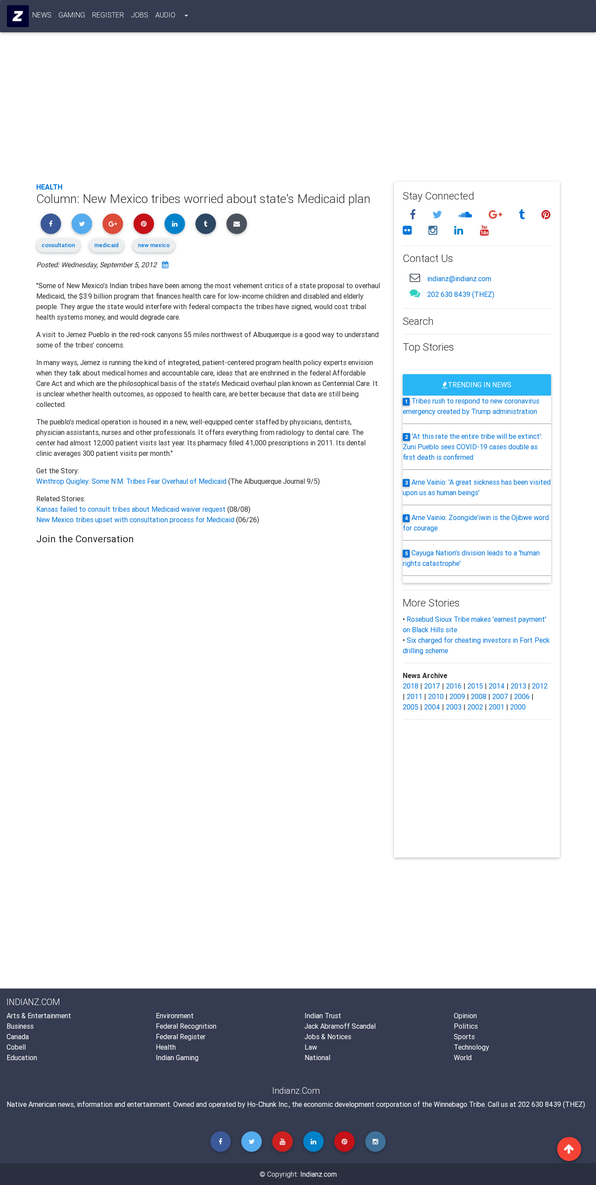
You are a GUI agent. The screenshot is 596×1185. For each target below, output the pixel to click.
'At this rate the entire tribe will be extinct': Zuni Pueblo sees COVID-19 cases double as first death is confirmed (473, 447)
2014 (497, 686)
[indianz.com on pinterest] (546, 214)
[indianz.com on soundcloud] (466, 214)
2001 (496, 707)
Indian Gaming (177, 1057)
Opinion (465, 1015)
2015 (475, 686)
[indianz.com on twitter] (438, 214)
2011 (414, 696)
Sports (464, 1036)
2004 (432, 707)
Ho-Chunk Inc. (268, 1104)
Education (22, 1057)
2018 (410, 686)
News (41, 14)
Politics (466, 1026)
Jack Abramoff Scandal (340, 1026)
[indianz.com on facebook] (414, 214)
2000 (518, 707)
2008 (478, 696)
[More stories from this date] (165, 264)
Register (108, 14)
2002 (475, 707)
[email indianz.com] (415, 277)
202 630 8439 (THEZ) (460, 294)
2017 (432, 686)
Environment (175, 1015)
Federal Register (181, 1036)
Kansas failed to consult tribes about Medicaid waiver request (131, 509)
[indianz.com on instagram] (434, 230)
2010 (436, 696)
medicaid (106, 245)
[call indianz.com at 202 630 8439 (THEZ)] (415, 293)
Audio (165, 14)
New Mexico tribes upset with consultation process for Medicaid (135, 519)
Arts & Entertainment (39, 1015)
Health (49, 187)
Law (311, 1047)
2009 (457, 696)
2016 (454, 686)
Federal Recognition (186, 1026)
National (317, 1057)
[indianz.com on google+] (496, 214)
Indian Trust (323, 1015)
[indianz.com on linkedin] (460, 230)
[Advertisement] (297, 110)
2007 (500, 696)
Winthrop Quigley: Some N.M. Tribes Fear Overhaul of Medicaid (132, 481)
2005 (410, 707)
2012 (540, 686)
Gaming (71, 14)
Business (20, 1026)
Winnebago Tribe (459, 1104)
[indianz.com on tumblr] (523, 214)
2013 (518, 686)
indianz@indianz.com (459, 278)
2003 (454, 707)
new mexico (154, 245)
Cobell (16, 1047)
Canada (18, 1036)
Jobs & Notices (328, 1036)
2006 (522, 696)
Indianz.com (318, 1174)
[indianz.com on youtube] (484, 230)
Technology (471, 1047)
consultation (58, 245)
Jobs (139, 14)
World (463, 1057)
